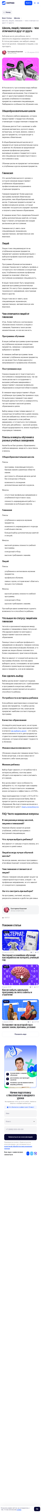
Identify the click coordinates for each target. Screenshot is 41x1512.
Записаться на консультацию (20, 1137)
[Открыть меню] (38, 3)
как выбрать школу (18, 731)
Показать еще (20, 1034)
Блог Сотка (7, 18)
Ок (37, 1509)
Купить (28, 3)
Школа (17, 18)
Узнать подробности (30, 807)
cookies (19, 1509)
